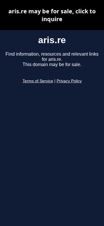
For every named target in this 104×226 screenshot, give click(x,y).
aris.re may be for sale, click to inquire (52, 15)
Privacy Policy (69, 81)
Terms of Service (38, 81)
